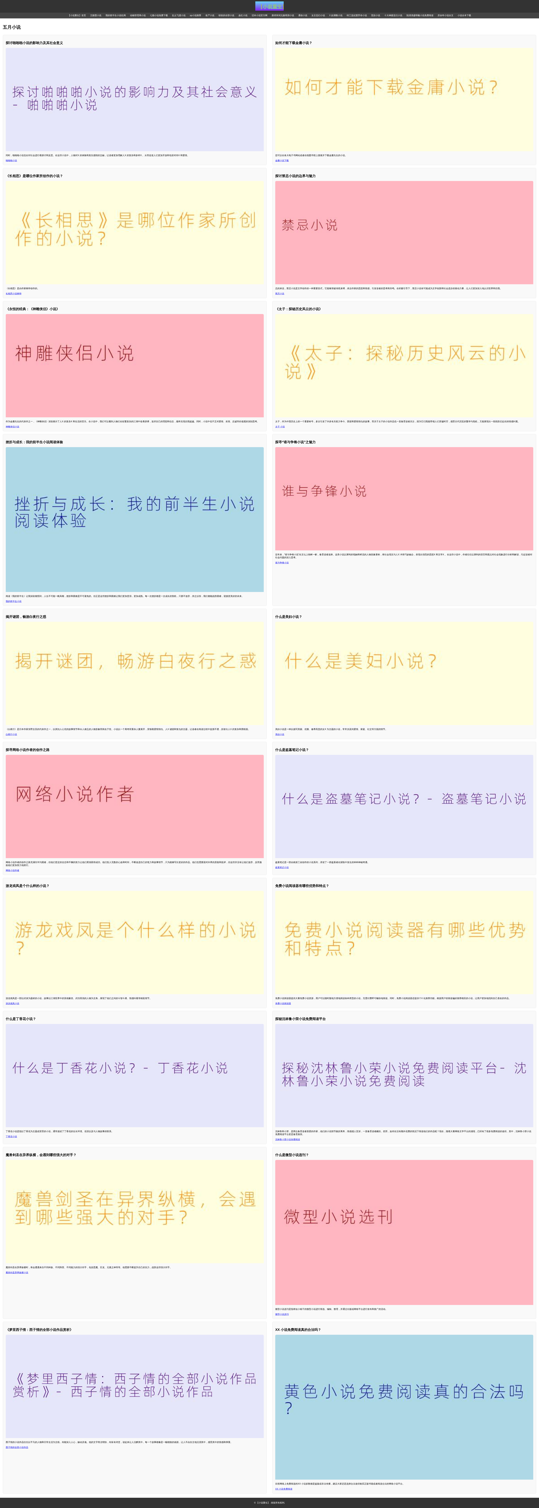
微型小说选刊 (282, 1314)
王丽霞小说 (95, 15)
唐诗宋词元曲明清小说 (283, 15)
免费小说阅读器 (283, 1003)
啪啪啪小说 (11, 160)
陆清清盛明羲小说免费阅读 (419, 15)
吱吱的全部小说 (226, 15)
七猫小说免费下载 (159, 15)
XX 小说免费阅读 (283, 1489)
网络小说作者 (12, 870)
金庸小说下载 (282, 160)
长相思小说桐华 (13, 293)
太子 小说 (280, 426)
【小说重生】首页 (77, 15)
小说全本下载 (464, 15)
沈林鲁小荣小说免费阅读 (287, 1139)
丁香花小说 (11, 1136)
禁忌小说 (279, 293)
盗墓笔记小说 (282, 867)
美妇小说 (279, 734)
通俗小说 (302, 15)
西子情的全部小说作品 (17, 1447)
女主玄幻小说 (318, 15)
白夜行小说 (11, 734)
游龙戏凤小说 (12, 1003)
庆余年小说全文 (445, 15)
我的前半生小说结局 (116, 15)
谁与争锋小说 (282, 562)
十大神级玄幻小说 (393, 15)
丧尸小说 (209, 15)
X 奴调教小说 (335, 15)
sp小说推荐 (195, 15)
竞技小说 (375, 15)
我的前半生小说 (13, 601)
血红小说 (242, 15)
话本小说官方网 (259, 15)
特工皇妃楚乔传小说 (357, 15)
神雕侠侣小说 (12, 426)
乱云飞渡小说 (179, 15)
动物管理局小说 (138, 15)
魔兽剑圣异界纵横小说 (17, 1272)
